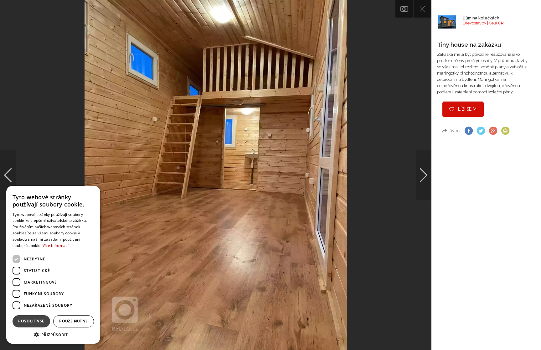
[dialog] (53, 265)
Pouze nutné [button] (73, 321)
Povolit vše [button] (31, 321)
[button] (53, 334)
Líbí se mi (467, 109)
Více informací (56, 245)
